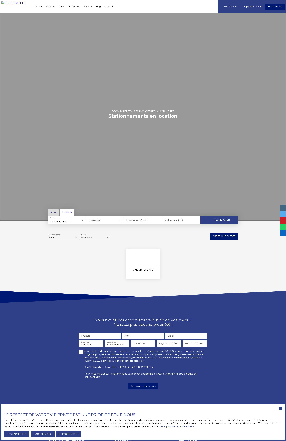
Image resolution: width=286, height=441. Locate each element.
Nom (127, 335)
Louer (61, 6)
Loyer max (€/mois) (136, 220)
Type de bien (55, 218)
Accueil (38, 6)
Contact (108, 6)
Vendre (88, 6)
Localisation (94, 220)
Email (171, 335)
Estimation (74, 6)
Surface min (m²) (174, 220)
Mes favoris (230, 6)
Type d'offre (85, 342)
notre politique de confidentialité (177, 426)
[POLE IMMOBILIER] (15, 6)
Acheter (50, 6)
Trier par (83, 235)
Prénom (86, 335)
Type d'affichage (54, 235)
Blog (98, 6)
